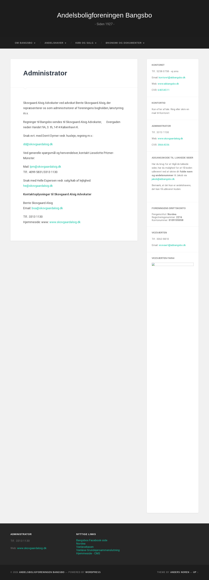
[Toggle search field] (193, 43)
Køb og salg (84, 43)
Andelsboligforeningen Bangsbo (104, 15)
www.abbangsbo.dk (168, 83)
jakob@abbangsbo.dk (163, 179)
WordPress (93, 572)
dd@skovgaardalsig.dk (38, 144)
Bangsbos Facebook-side (91, 540)
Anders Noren (179, 572)
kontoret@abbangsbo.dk (172, 77)
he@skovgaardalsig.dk (38, 185)
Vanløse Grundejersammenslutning (98, 550)
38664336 (163, 144)
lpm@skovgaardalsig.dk (45, 166)
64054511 (163, 89)
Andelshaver (54, 43)
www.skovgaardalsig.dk (64, 222)
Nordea (80, 543)
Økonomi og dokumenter (124, 43)
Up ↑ (196, 572)
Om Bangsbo (23, 43)
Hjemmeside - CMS (88, 553)
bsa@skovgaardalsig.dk (47, 208)
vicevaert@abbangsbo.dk (172, 245)
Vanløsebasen (85, 546)
